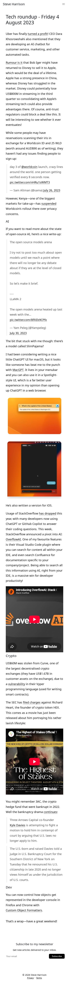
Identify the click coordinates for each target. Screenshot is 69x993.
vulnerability (16, 684)
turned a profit (38, 34)
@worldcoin (29, 167)
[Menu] (63, 4)
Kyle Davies (17, 825)
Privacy (30, 978)
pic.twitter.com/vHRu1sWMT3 (30, 182)
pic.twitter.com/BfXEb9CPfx (28, 320)
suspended (48, 203)
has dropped (47, 513)
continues (50, 812)
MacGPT (18, 370)
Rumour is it (14, 62)
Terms (39, 978)
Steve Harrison (14, 4)
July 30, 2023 (18, 333)
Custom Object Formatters (24, 910)
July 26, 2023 (51, 190)
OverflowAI (13, 539)
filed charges (31, 702)
